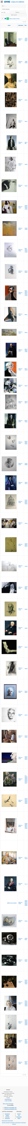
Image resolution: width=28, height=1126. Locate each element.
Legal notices (18, 1122)
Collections (20, 25)
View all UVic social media (7, 1120)
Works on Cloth (20, 39)
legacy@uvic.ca (8, 1099)
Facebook (7, 1113)
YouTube (7, 1116)
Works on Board (20, 228)
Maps (19, 1118)
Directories (19, 1116)
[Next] (25, 21)
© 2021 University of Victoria (8, 1122)
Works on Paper (20, 62)
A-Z (19, 1115)
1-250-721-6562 (8, 1100)
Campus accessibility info (10, 1109)
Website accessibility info (10, 1107)
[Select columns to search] (3, 6)
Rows (2, 12)
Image (9, 25)
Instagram (7, 1118)
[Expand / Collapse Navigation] (2, 2)
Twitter (7, 1115)
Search (19, 1113)
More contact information (8, 1103)
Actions (17, 12)
